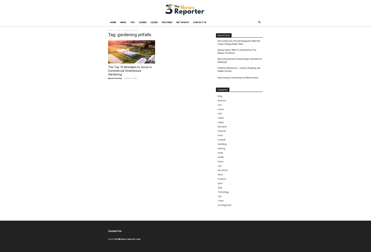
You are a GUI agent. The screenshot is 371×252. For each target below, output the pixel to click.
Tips (132, 22)
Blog (220, 96)
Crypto (221, 122)
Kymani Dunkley (115, 78)
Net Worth (182, 22)
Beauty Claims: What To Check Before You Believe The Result (237, 51)
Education (222, 126)
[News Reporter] (185, 9)
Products (222, 178)
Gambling (222, 144)
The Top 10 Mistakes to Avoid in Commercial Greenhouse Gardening (130, 70)
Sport (220, 183)
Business (222, 100)
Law (220, 165)
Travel (220, 200)
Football (221, 139)
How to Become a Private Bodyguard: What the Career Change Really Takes (239, 42)
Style (220, 187)
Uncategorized (224, 205)
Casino (143, 22)
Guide (220, 152)
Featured (167, 22)
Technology (223, 192)
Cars (220, 104)
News (123, 22)
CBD (220, 113)
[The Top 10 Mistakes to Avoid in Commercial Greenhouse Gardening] (131, 51)
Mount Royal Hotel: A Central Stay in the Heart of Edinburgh (240, 60)
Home (113, 22)
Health (221, 157)
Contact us (199, 22)
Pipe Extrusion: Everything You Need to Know (238, 78)
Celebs (154, 22)
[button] (259, 22)
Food (220, 135)
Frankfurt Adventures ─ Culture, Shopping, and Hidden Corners (239, 69)
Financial (222, 131)
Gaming (221, 148)
